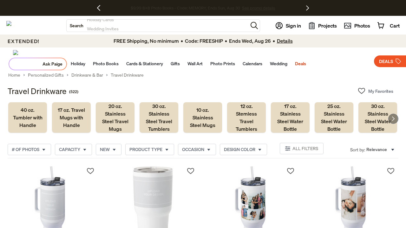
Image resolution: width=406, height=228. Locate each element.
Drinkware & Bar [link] (87, 75)
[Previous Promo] (101, 8)
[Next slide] (393, 119)
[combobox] (157, 26)
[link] (27, 117)
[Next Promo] (307, 7)
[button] (254, 25)
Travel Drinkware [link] (127, 75)
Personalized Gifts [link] (46, 75)
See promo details (258, 8)
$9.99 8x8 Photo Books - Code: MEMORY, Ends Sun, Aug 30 (185, 8)
